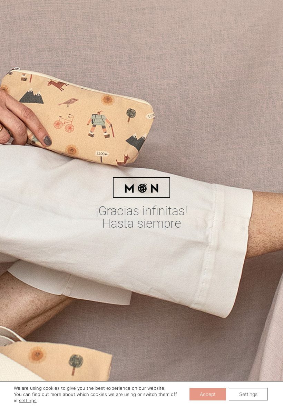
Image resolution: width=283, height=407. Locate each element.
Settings (248, 394)
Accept (208, 394)
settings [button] (28, 400)
